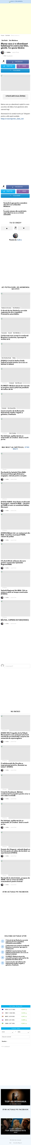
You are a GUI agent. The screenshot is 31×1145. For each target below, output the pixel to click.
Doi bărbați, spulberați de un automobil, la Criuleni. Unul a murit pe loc (14, 437)
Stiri (10, 1142)
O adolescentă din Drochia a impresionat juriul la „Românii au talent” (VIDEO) (14, 765)
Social (10, 333)
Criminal (11, 383)
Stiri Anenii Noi (12, 408)
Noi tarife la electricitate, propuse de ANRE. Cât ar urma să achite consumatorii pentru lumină (15, 879)
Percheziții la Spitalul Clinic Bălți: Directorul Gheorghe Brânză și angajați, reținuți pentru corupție (14, 474)
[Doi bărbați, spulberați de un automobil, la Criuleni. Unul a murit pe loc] (15, 426)
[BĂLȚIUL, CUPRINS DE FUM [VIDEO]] (15, 608)
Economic (4, 333)
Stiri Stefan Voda (6, 358)
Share (3, 76)
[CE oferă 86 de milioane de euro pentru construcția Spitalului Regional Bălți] (15, 551)
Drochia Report (17, 1142)
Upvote (7, 228)
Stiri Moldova (16, 307)
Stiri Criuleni (12, 433)
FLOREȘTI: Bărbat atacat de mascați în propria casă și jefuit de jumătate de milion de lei (15, 387)
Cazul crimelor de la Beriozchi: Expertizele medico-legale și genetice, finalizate (12, 412)
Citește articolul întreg (15, 96)
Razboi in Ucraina (6, 307)
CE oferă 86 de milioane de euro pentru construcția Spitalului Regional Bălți (13, 562)
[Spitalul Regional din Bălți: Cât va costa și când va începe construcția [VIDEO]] (15, 579)
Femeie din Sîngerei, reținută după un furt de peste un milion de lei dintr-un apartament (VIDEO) (15, 851)
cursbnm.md (7, 1046)
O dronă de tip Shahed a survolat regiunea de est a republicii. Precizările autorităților (14, 312)
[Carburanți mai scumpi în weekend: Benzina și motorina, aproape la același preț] (15, 326)
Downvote (24, 228)
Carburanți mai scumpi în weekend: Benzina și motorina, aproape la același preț (15, 337)
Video (14, 358)
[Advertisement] (15, 18)
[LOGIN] (29, 1)
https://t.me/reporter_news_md (12, 119)
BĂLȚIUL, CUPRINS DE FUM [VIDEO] (15, 620)
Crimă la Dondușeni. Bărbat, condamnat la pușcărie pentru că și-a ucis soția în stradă (15, 793)
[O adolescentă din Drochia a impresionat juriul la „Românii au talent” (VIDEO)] (15, 753)
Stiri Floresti (18, 383)
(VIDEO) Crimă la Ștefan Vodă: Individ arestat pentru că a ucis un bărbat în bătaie (14, 362)
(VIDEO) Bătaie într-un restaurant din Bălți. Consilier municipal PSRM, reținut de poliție (15, 534)
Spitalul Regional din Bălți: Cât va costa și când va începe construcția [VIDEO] (14, 592)
